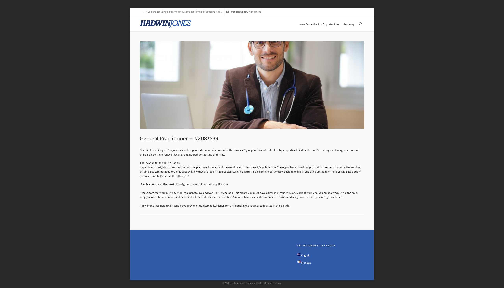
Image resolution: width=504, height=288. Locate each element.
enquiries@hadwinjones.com (245, 11)
